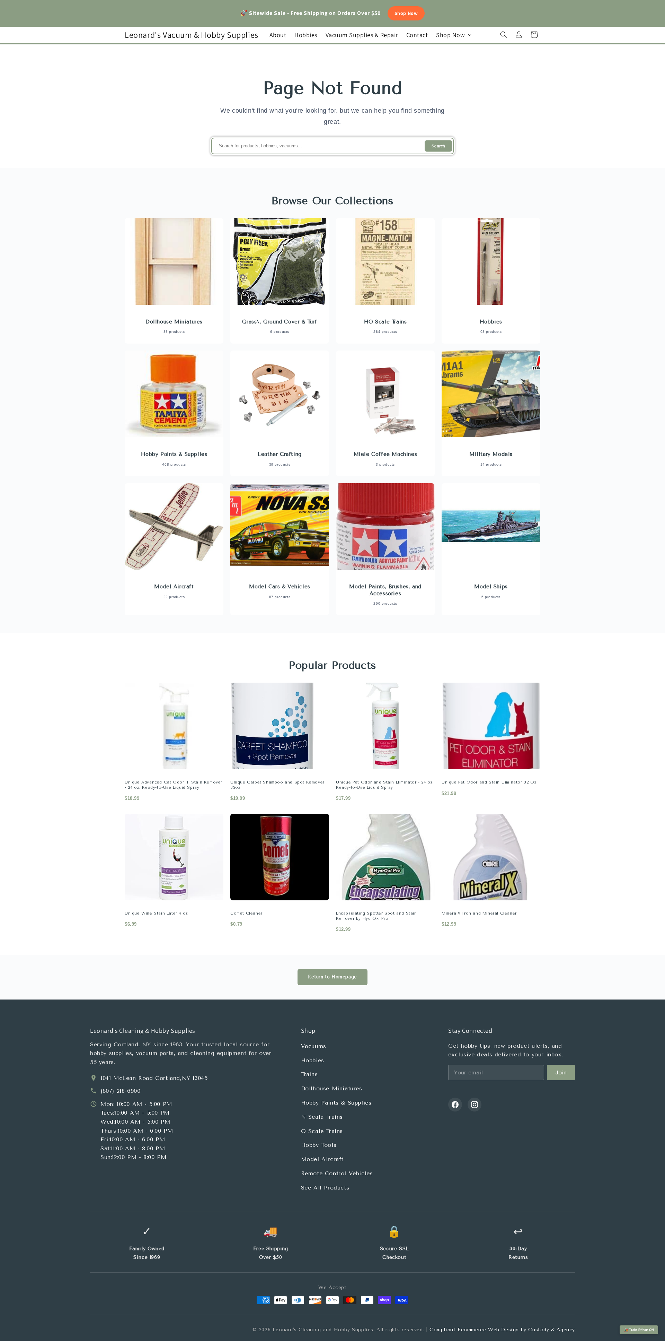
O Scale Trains (322, 1131)
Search (438, 146)
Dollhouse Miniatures (331, 1088)
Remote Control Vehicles (337, 1173)
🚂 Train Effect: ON (639, 1330)
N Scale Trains (322, 1117)
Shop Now (406, 13)
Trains (309, 1074)
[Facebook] (455, 1104)
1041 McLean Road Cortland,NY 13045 (153, 1078)
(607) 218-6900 (120, 1091)
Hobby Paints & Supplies (336, 1102)
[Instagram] (474, 1104)
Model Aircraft (322, 1159)
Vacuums (313, 1046)
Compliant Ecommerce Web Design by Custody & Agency (502, 1330)
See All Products (325, 1187)
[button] (453, 35)
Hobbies (312, 1060)
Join (561, 1072)
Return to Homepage (332, 976)
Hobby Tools (319, 1145)
